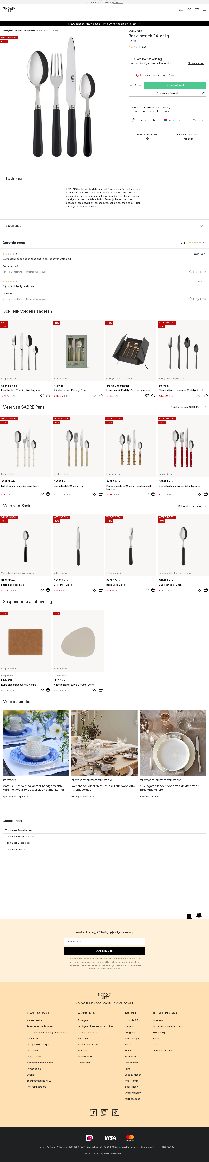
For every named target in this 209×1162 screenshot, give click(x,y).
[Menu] (204, 9)
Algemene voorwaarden (40, 1062)
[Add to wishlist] (41, 395)
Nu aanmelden (196, 63)
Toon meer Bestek (15, 849)
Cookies (31, 1074)
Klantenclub (33, 1038)
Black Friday (131, 1087)
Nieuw (128, 1050)
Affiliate (157, 1038)
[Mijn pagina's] (181, 9)
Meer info (198, 120)
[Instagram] (104, 1112)
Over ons (158, 1020)
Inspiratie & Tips (133, 1020)
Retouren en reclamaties (40, 1026)
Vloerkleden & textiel (89, 1044)
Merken (129, 1026)
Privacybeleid (34, 1068)
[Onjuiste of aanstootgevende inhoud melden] (204, 271)
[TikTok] (115, 1112)
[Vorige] (6, 97)
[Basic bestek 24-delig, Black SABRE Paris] (62, 97)
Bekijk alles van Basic (189, 506)
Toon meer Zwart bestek (18, 830)
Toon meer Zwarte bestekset (21, 836)
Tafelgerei (8, 30)
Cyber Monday (133, 1093)
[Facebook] (93, 1112)
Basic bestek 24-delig (48, 30)
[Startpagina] (9, 9)
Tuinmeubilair (85, 1056)
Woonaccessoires (87, 1032)
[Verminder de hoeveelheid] (131, 85)
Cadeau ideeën (133, 1074)
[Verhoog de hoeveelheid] (140, 85)
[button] (137, 47)
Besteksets (29, 30)
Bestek (18, 30)
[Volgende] (118, 97)
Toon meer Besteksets (17, 842)
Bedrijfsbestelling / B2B (39, 1080)
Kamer (128, 1068)
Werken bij (159, 1032)
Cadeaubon (84, 1062)
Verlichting (83, 1038)
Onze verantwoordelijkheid (168, 1026)
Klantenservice (35, 1020)
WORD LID (118, 2)
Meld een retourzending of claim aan (46, 1032)
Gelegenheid (132, 1062)
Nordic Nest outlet (163, 1050)
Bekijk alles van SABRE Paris (186, 407)
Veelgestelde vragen (38, 1044)
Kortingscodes (132, 1099)
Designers (130, 1032)
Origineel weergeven (36, 272)
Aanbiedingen (132, 1038)
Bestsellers (130, 1056)
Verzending (33, 1050)
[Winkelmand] (197, 9)
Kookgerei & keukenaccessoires (95, 1026)
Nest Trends (131, 1080)
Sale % (128, 1044)
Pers (155, 1044)
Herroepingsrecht (36, 1087)
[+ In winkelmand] (48, 395)
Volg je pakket (34, 1056)
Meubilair (83, 1050)
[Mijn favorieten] (189, 9)
